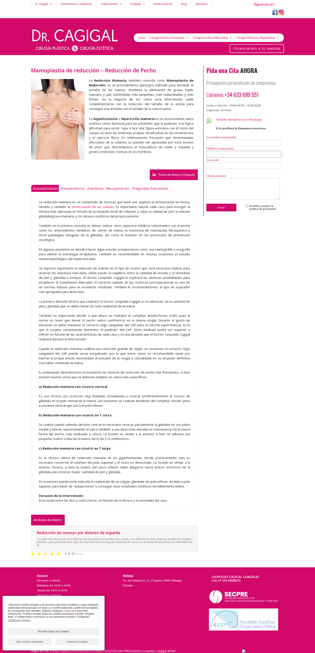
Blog (184, 4)
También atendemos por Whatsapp (239, 119)
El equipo (135, 4)
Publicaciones (109, 4)
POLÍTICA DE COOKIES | (88, 651)
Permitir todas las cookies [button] (54, 631)
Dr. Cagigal (42, 4)
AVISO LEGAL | (61, 651)
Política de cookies (19, 620)
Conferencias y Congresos (76, 4)
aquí (73, 610)
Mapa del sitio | (41, 651)
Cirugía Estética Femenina (167, 37)
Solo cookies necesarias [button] (30, 641)
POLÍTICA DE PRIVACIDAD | (124, 651)
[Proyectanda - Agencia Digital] (263, 651)
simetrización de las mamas (92, 207)
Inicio (141, 37)
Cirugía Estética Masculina (210, 37)
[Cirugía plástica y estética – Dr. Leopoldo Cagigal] (75, 40)
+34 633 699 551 (242, 95)
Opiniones (201, 4)
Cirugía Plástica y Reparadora (256, 37)
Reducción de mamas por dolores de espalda (78, 532)
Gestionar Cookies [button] (77, 641)
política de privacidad (262, 209)
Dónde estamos (162, 4)
